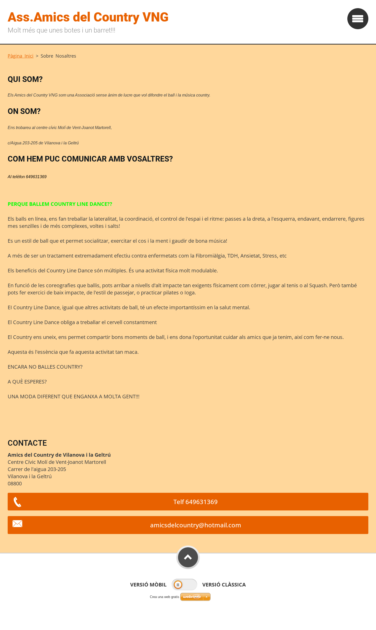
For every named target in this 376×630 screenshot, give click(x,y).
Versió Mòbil (148, 584)
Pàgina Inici (21, 56)
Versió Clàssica (224, 584)
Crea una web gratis (164, 597)
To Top (188, 557)
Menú (357, 18)
